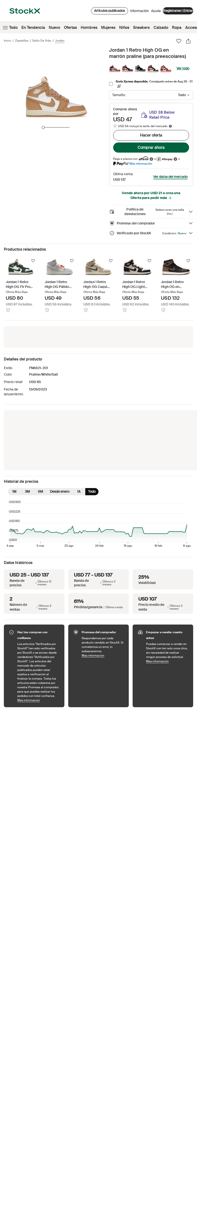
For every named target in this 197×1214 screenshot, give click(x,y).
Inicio (7, 41)
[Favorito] (179, 41)
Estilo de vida (41, 41)
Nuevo (54, 27)
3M (27, 491)
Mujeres (108, 27)
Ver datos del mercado (170, 176)
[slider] (43, 127)
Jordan (59, 41)
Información (139, 12)
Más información (140, 163)
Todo (13, 27)
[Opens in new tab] (151, 158)
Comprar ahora (151, 147)
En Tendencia (33, 27)
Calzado (161, 27)
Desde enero (59, 491)
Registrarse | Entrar (178, 10)
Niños (124, 27)
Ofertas (70, 27)
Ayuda (156, 11)
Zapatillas (21, 41)
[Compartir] (188, 41)
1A (78, 491)
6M (40, 491)
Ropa (176, 27)
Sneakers (141, 27)
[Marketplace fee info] (170, 126)
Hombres (89, 27)
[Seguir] (33, 261)
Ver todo (183, 68)
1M (14, 491)
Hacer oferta (151, 135)
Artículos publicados (109, 10)
